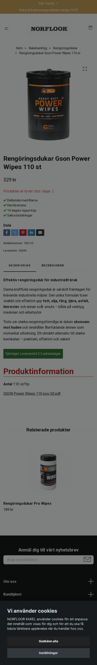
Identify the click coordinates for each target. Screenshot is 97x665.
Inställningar (48, 653)
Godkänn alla (48, 641)
